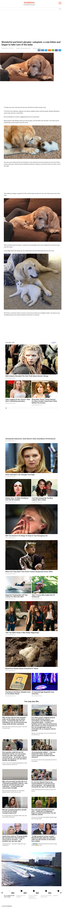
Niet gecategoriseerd (26, 48)
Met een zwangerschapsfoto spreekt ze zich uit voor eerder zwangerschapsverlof (14, 811)
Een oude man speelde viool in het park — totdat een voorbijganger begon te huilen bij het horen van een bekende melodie (44, 812)
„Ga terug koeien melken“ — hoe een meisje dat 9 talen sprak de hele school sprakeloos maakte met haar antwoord (43, 754)
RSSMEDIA (29, 2)
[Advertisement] (31, 25)
